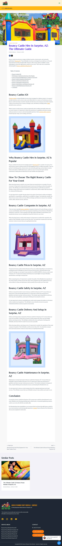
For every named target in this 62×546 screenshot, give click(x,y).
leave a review (38, 535)
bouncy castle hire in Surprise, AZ (24, 66)
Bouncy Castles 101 (16, 74)
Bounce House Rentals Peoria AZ (8, 527)
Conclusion (14, 87)
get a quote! (38, 531)
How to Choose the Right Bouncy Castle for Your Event (24, 77)
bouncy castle (13, 98)
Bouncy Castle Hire (13, 43)
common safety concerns (45, 112)
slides (48, 103)
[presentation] (15, 470)
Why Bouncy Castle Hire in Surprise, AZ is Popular (23, 75)
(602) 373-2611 (8, 8)
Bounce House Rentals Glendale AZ (9, 531)
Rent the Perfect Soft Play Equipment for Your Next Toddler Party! (17, 447)
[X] (12, 56)
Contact (35, 408)
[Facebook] (10, 56)
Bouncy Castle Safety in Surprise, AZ (20, 82)
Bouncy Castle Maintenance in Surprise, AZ (21, 85)
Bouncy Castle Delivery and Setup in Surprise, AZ (23, 84)
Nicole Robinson (13, 52)
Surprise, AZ (18, 61)
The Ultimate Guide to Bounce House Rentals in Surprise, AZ (44, 447)
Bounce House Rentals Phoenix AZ (9, 534)
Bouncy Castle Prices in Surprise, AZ (20, 80)
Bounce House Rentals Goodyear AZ (9, 529)
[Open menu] (59, 3)
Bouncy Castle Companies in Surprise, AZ (21, 79)
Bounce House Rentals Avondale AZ (9, 536)
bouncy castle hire (25, 209)
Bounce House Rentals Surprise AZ (9, 538)
